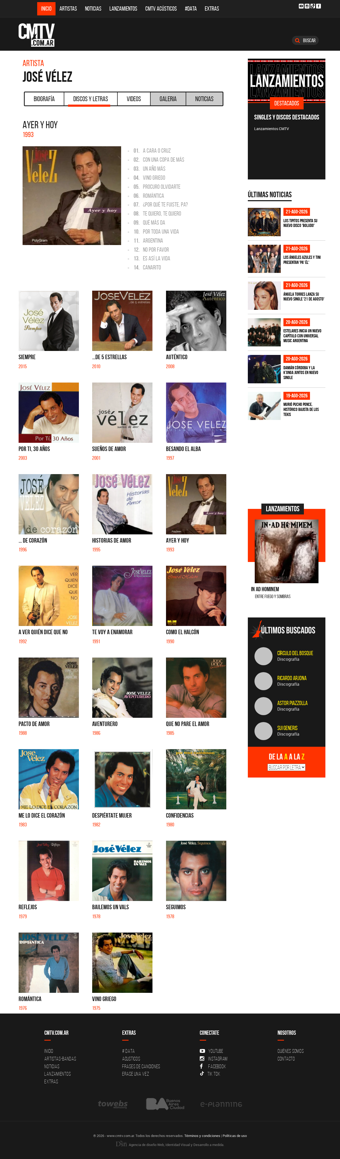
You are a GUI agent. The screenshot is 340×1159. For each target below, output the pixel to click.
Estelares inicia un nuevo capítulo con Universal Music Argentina (302, 335)
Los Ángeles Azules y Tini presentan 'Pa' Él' (302, 260)
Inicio (46, 8)
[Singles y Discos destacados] (287, 80)
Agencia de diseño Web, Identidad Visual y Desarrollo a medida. (176, 1144)
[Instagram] (307, 6)
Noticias (93, 8)
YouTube (215, 1051)
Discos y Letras (90, 98)
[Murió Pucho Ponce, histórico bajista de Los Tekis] (264, 406)
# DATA (128, 1051)
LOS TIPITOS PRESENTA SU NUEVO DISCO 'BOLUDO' (300, 223)
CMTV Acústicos (161, 8)
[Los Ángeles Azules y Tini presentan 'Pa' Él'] (264, 259)
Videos (134, 98)
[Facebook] (318, 6)
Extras (212, 8)
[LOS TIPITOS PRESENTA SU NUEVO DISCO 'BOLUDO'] (264, 222)
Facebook (217, 1066)
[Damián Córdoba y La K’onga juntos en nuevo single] (264, 369)
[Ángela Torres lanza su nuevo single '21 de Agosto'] (264, 295)
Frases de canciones (141, 1066)
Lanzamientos (123, 8)
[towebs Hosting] (113, 1103)
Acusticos (131, 1059)
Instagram (218, 1059)
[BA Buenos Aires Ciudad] (164, 1103)
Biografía (44, 98)
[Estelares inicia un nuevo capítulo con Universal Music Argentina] (264, 332)
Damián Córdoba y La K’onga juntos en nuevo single (300, 372)
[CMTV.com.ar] (40, 35)
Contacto (286, 1059)
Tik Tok (213, 1074)
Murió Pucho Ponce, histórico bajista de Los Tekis (301, 409)
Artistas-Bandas (60, 1059)
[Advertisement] (288, 461)
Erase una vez (135, 1074)
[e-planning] (221, 1103)
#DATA (191, 8)
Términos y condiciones (202, 1135)
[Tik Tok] (313, 6)
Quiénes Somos (291, 1051)
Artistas (68, 8)
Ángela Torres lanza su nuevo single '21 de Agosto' (303, 297)
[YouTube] (301, 6)
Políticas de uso (235, 1135)
